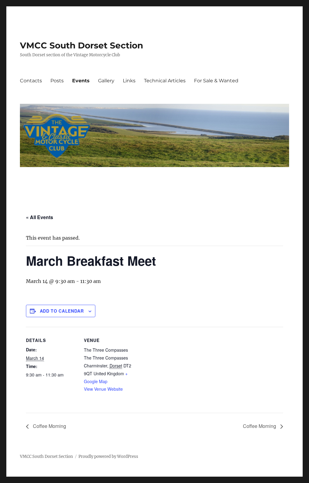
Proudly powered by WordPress (108, 456)
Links (129, 81)
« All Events (39, 217)
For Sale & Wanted (216, 81)
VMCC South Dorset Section (81, 45)
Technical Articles (165, 81)
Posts (57, 81)
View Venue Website (103, 389)
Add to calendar (62, 311)
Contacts (31, 81)
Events (81, 81)
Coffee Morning (49, 425)
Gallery (106, 81)
